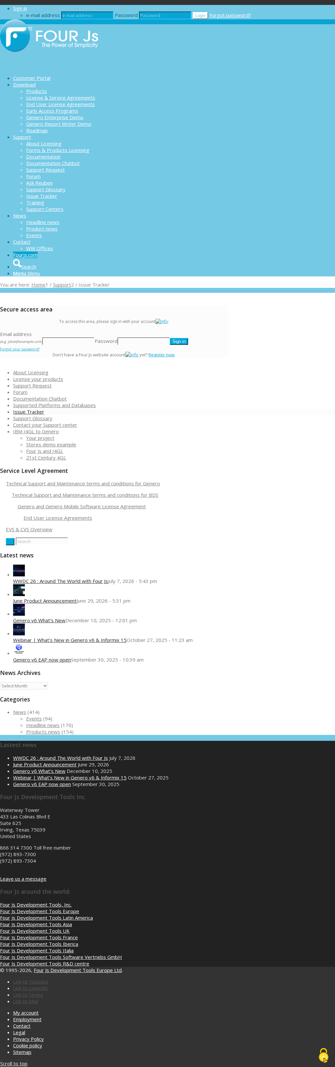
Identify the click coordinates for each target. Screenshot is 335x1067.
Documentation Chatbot (40, 398)
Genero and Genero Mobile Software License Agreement (82, 506)
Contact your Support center (45, 424)
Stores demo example (51, 444)
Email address (21, 337)
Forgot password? (230, 15)
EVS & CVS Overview (29, 529)
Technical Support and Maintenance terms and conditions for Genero (83, 483)
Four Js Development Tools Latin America (46, 917)
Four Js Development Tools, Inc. (36, 904)
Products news (43, 731)
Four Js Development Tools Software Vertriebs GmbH (61, 957)
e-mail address (43, 15)
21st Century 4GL (46, 457)
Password (126, 15)
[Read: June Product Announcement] (19, 594)
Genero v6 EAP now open (42, 659)
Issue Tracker (28, 411)
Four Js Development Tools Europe (39, 911)
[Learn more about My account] (161, 321)
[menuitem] (174, 78)
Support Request (32, 385)
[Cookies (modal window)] (323, 1056)
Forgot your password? (20, 348)
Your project (40, 438)
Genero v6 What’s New (39, 620)
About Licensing (30, 372)
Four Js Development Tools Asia (36, 924)
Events (34, 718)
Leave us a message (23, 878)
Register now (161, 355)
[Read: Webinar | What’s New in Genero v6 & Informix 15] (19, 633)
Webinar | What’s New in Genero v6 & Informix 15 (70, 640)
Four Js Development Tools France (39, 937)
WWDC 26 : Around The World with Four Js (60, 581)
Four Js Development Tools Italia (37, 950)
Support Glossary (32, 418)
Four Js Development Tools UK (35, 930)
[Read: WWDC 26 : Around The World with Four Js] (19, 574)
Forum (20, 392)
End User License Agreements (58, 518)
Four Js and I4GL (44, 451)
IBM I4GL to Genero (36, 431)
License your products (38, 379)
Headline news (43, 725)
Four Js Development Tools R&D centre (44, 963)
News (19, 712)
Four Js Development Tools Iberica (39, 944)
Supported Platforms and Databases (54, 405)
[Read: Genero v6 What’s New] (19, 613)
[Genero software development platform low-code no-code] (49, 66)
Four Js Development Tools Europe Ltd (78, 970)
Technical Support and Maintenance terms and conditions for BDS (85, 495)
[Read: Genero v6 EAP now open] (19, 653)
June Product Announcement (45, 600)
